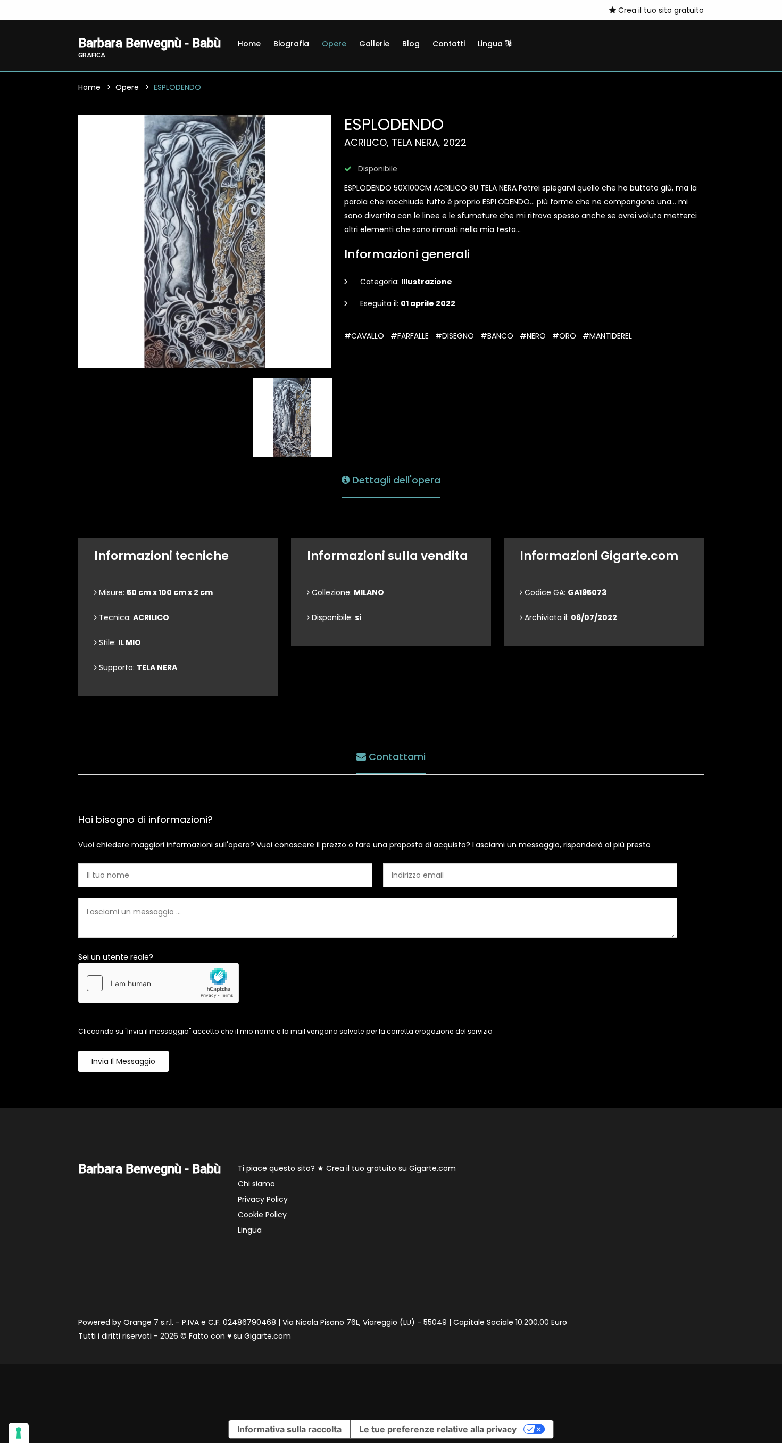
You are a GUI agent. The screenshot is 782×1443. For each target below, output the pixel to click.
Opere (334, 43)
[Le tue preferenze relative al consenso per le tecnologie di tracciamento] (19, 1433)
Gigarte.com (267, 1336)
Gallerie (374, 43)
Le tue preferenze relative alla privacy (438, 1429)
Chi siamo (256, 1183)
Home (249, 43)
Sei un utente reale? (115, 957)
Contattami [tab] (396, 756)
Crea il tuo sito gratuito (660, 10)
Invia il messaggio (123, 1061)
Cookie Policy (262, 1214)
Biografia (291, 43)
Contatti (448, 43)
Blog (411, 43)
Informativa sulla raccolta (289, 1429)
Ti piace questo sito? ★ (347, 1168)
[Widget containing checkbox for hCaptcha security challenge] (158, 983)
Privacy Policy (263, 1199)
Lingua (491, 43)
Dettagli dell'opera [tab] (395, 480)
